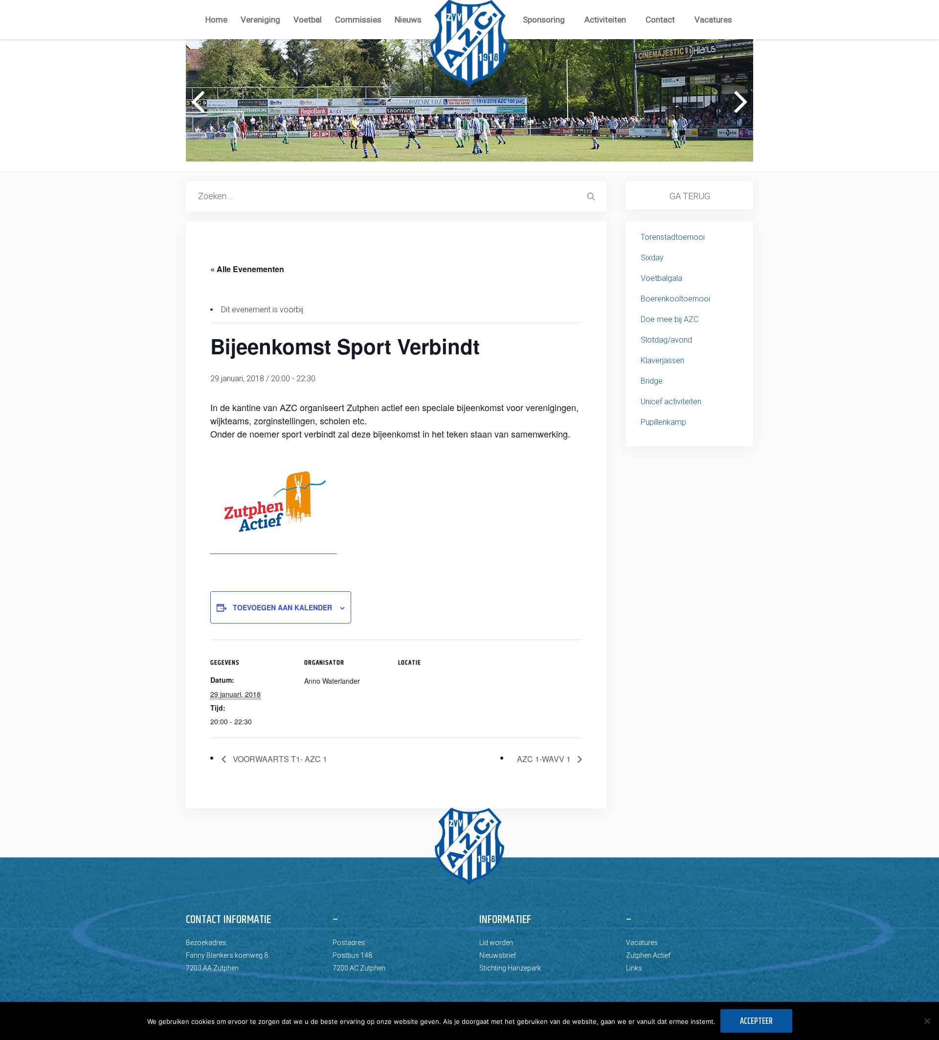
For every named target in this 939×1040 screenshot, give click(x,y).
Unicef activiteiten (671, 401)
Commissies (358, 19)
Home (216, 19)
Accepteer (756, 1021)
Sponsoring (544, 19)
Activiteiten (605, 19)
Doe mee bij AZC (669, 319)
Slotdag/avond (666, 340)
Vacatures (713, 19)
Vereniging (260, 19)
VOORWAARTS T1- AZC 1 (279, 758)
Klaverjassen (662, 360)
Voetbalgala (661, 278)
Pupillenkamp (663, 422)
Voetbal (307, 19)
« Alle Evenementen (247, 269)
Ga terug (690, 196)
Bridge (652, 381)
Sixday (652, 257)
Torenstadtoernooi (673, 237)
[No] (927, 1021)
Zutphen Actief (648, 955)
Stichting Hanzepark (510, 968)
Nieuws (408, 19)
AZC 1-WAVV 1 (545, 758)
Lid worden (496, 943)
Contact (660, 19)
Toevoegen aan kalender (282, 607)
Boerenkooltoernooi (675, 298)
